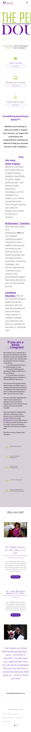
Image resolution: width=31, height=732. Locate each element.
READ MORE (15, 577)
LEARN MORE (15, 66)
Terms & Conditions (8, 717)
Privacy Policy (19, 717)
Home (4, 713)
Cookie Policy (6, 721)
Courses (9, 713)
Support (16, 713)
